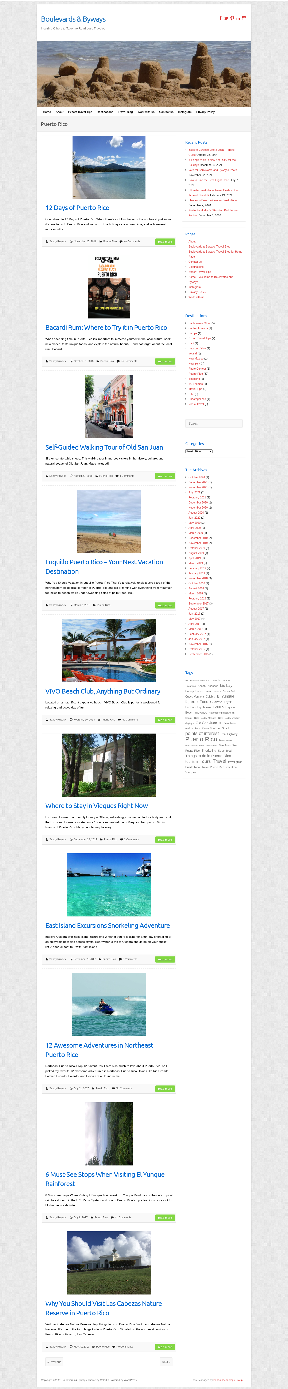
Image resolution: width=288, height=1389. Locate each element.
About (59, 111)
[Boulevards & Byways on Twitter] (226, 18)
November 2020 (198, 507)
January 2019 (196, 573)
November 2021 (198, 487)
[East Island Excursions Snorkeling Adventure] (109, 884)
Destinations (105, 111)
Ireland (192, 353)
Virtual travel (196, 404)
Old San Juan (206, 723)
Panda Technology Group (228, 1380)
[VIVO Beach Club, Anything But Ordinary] (109, 650)
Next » (166, 1362)
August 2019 (196, 553)
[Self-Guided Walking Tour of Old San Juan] (109, 406)
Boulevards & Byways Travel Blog (209, 246)
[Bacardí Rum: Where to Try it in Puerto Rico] (109, 286)
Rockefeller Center (195, 745)
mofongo (201, 712)
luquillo (218, 707)
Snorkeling (209, 750)
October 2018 (196, 583)
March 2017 (195, 628)
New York (194, 363)
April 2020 (194, 527)
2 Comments (131, 839)
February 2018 (197, 598)
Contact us (166, 111)
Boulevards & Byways (73, 18)
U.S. (191, 394)
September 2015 (198, 654)
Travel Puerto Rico (213, 767)
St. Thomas (195, 383)
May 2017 (194, 618)
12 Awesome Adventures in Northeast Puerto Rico (99, 1050)
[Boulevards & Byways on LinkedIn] (238, 18)
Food (204, 702)
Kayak (228, 702)
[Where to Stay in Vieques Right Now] (109, 765)
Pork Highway (229, 734)
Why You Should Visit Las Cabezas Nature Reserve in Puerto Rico (103, 1308)
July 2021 (194, 492)
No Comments (132, 241)
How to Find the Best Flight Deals (209, 180)
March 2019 (195, 563)
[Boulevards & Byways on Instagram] (244, 18)
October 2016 (196, 649)
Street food (224, 750)
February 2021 (197, 497)
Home (47, 111)
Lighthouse (204, 707)
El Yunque (225, 696)
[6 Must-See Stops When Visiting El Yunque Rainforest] (109, 1133)
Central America (198, 328)
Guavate (216, 702)
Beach (202, 685)
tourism (191, 761)
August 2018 (196, 588)
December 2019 (198, 537)
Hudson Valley (197, 348)
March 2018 (195, 593)
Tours (205, 761)
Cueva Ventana (194, 696)
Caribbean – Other (199, 323)
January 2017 (196, 639)
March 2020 (195, 532)
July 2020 (194, 517)
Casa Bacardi (213, 691)
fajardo (191, 701)
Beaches (212, 685)
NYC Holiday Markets (205, 718)
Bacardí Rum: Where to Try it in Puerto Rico (106, 327)
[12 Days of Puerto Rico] (109, 167)
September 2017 (198, 603)
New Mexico (195, 358)
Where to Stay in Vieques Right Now (96, 805)
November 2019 (198, 543)
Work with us (146, 111)
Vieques (190, 772)
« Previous (54, 1362)
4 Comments (127, 475)
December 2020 (198, 502)
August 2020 (196, 512)
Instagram (185, 111)
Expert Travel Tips (80, 111)
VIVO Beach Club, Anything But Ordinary (102, 691)
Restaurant (226, 740)
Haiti (191, 343)
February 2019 (197, 568)
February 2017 (197, 633)
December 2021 (198, 482)
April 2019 (194, 558)
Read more (165, 241)
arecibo (217, 680)
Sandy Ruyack (57, 241)
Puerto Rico (110, 241)
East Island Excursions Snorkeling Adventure (107, 925)
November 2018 (198, 578)
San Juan (224, 745)
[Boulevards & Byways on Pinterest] (232, 18)
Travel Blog (125, 111)
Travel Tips (195, 388)
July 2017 (194, 613)
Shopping (194, 378)
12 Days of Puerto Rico (77, 207)
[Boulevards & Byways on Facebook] (220, 18)
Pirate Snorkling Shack (216, 728)
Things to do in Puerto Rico (208, 756)
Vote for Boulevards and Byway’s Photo (212, 170)
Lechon (190, 707)
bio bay (226, 685)
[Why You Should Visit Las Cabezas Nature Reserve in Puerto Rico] (109, 1262)
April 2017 (194, 623)
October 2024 (196, 477)
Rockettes (211, 745)
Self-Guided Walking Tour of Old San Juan (104, 447)
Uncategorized (197, 399)
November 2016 (198, 644)
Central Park (229, 691)
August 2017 (196, 608)
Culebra (210, 696)
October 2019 (196, 548)
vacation (231, 767)
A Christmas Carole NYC (198, 680)
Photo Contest (197, 368)
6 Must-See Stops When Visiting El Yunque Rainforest (105, 1179)
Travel (219, 761)
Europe (192, 333)
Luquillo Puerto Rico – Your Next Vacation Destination (104, 566)
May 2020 (194, 522)
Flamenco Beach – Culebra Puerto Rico (212, 200)
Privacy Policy (205, 111)
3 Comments (130, 959)
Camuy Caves (194, 691)
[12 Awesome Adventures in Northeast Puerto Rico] (109, 1004)
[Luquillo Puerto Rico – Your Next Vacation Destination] (109, 521)
